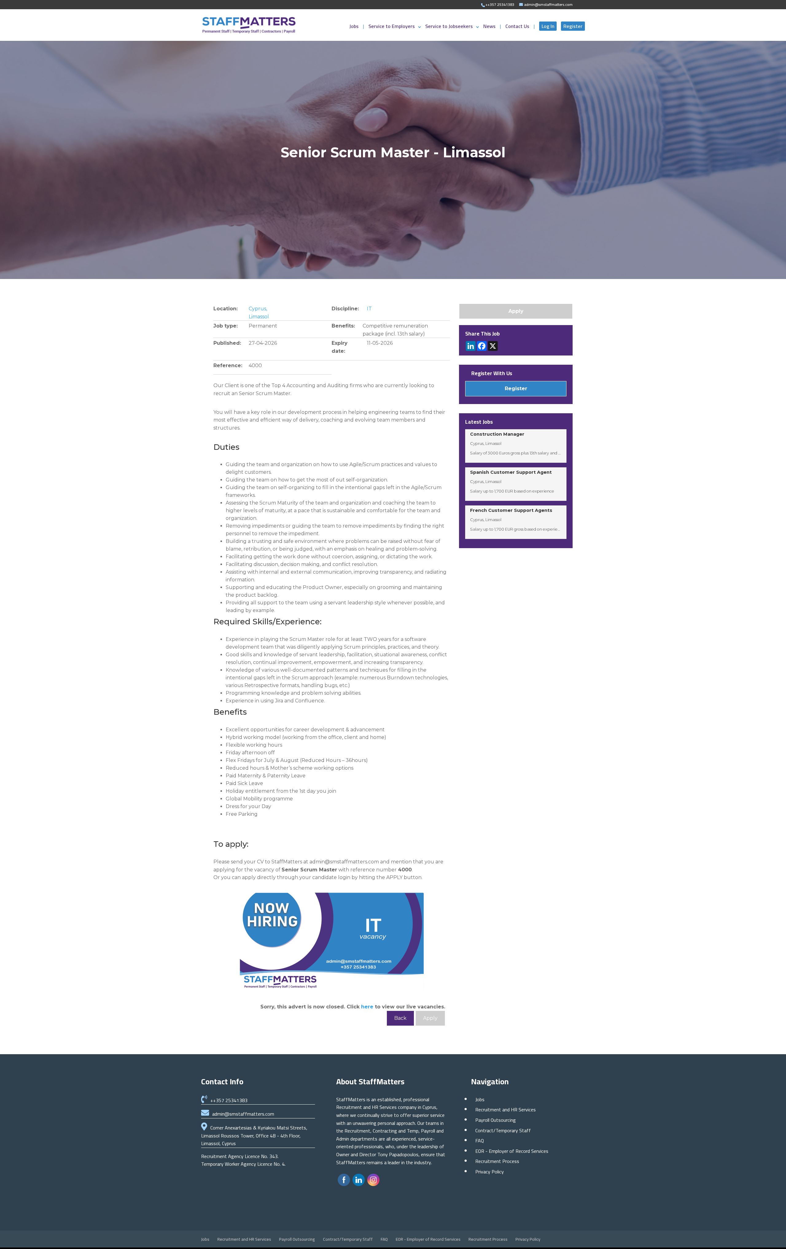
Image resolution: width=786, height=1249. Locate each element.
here (367, 1007)
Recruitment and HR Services (505, 1109)
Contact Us (518, 27)
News (490, 27)
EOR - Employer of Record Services (511, 1151)
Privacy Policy (489, 1171)
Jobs (354, 27)
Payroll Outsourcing (495, 1120)
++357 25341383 (228, 1100)
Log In (548, 26)
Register (572, 26)
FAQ (479, 1140)
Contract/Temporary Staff (503, 1130)
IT (369, 309)
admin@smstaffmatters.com (243, 1113)
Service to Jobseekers (449, 27)
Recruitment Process (497, 1161)
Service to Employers (391, 27)
